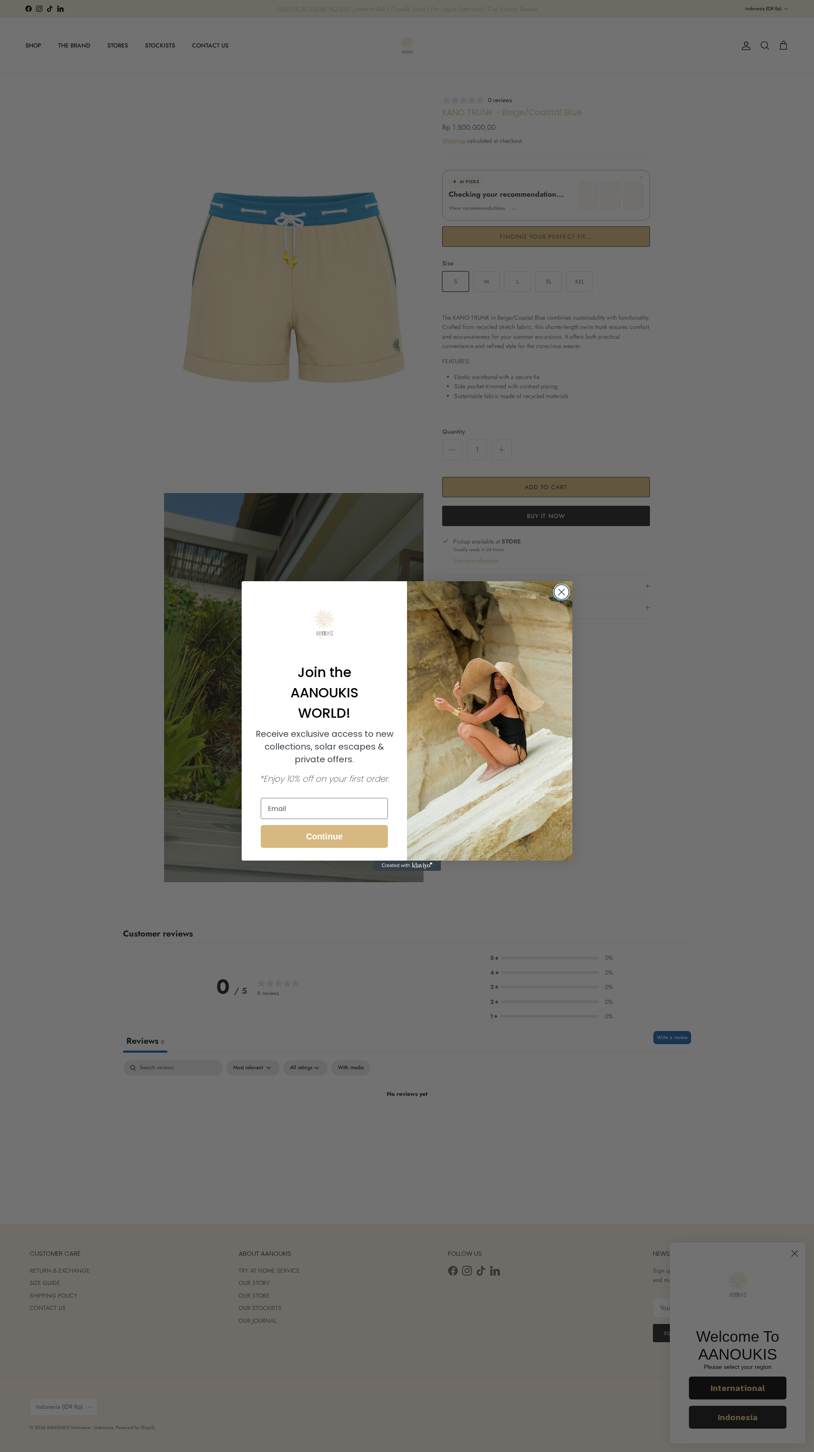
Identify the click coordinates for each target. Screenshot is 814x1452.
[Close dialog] (561, 592)
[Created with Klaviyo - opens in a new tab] (407, 866)
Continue (324, 836)
